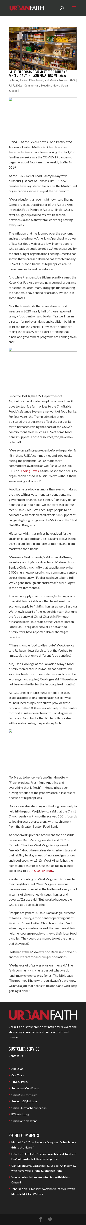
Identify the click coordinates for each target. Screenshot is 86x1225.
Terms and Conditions (25, 1088)
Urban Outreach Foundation (29, 1108)
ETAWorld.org (20, 1114)
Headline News (50, 85)
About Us (17, 1068)
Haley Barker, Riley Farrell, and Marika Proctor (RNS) (44, 80)
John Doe (17, 1188)
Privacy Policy (19, 1081)
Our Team (17, 1075)
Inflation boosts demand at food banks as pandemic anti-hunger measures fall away (38, 74)
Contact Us (16, 1055)
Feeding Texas (29, 471)
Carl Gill (16, 1165)
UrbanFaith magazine (24, 1121)
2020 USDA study (41, 870)
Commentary (32, 85)
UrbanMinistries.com (24, 1095)
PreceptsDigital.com (24, 1101)
